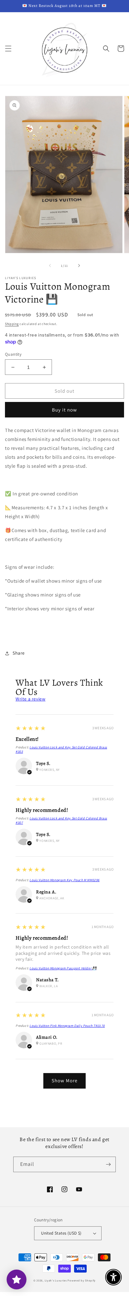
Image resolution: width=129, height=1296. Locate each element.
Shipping (12, 324)
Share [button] (19, 653)
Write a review (30, 699)
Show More (64, 1080)
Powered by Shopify (81, 1280)
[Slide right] (79, 265)
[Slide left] (50, 265)
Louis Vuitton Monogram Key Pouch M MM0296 (64, 880)
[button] (8, 48)
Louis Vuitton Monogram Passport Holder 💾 (62, 968)
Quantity (13, 354)
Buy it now (64, 410)
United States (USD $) (61, 1233)
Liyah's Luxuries (56, 1280)
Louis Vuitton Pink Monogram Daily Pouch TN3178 (67, 1026)
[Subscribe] (108, 1164)
